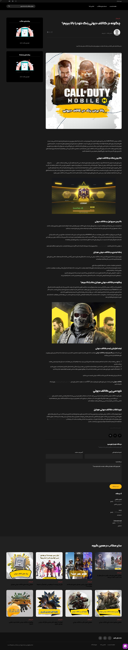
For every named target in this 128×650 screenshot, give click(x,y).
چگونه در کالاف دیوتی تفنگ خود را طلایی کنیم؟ (21, 623)
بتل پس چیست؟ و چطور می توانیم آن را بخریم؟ (50, 584)
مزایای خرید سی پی (102, 246)
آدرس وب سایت (79, 452)
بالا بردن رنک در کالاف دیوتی (115, 428)
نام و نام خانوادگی (117, 452)
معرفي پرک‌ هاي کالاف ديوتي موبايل (22, 584)
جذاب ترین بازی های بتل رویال (63, 382)
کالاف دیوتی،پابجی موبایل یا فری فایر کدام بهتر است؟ (79, 585)
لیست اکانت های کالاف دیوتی (57, 419)
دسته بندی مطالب (102, 6)
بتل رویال (54, 163)
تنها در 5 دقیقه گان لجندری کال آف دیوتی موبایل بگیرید (51, 623)
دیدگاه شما (119, 462)
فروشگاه (119, 1)
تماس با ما (91, 6)
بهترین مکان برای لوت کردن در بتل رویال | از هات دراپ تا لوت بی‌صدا (109, 576)
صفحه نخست (113, 6)
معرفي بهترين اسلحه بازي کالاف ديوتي (110, 622)
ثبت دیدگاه (116, 486)
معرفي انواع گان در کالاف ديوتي (82, 622)
